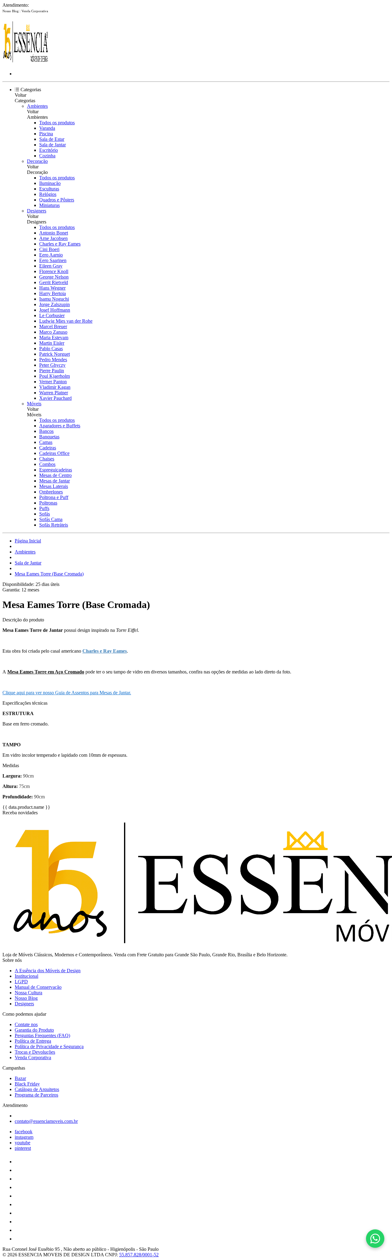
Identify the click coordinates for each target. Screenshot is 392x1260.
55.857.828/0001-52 (139, 1254)
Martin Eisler (51, 343)
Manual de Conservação (38, 987)
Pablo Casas (51, 348)
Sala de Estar (51, 139)
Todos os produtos (57, 122)
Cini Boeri (49, 249)
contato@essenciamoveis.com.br (46, 1121)
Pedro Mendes (53, 359)
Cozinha (47, 155)
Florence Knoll (53, 271)
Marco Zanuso (53, 332)
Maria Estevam (53, 337)
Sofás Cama (50, 519)
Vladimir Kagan (54, 387)
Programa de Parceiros (36, 1094)
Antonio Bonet (53, 232)
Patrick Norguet (54, 354)
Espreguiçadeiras (55, 469)
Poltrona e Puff (53, 497)
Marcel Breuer (53, 326)
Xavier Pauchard (55, 398)
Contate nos (26, 1024)
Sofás (44, 513)
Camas (45, 442)
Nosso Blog (11, 11)
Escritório (48, 150)
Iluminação (50, 183)
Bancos (46, 431)
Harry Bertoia (52, 293)
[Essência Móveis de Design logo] (25, 63)
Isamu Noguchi (54, 299)
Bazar (20, 1078)
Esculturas (49, 188)
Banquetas (49, 436)
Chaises (46, 458)
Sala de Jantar (52, 144)
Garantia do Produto (34, 1030)
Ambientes (37, 106)
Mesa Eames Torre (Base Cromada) (49, 573)
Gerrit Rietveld (53, 282)
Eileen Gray (50, 265)
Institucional (26, 976)
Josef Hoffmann (54, 310)
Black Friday (27, 1083)
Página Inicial (28, 540)
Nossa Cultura (28, 992)
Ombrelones (51, 491)
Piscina (46, 133)
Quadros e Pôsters (56, 199)
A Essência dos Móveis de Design (48, 970)
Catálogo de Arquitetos (37, 1089)
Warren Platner (53, 392)
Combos (47, 464)
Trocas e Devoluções (35, 1052)
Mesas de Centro (55, 475)
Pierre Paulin (51, 370)
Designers (36, 210)
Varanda (47, 128)
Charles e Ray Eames (60, 243)
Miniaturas (49, 205)
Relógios (47, 194)
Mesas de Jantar (54, 480)
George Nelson (54, 276)
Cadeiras (47, 447)
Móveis (34, 403)
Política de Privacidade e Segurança (49, 1046)
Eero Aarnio (51, 254)
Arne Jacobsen (53, 238)
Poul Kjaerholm (54, 376)
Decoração (37, 161)
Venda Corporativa (34, 11)
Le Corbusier (52, 315)
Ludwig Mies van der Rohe (65, 321)
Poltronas (48, 502)
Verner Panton (53, 381)
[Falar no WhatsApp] (375, 1238)
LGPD (21, 981)
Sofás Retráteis (53, 524)
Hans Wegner (52, 288)
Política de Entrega (33, 1041)
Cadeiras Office (54, 453)
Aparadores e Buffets (59, 425)
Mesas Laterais (53, 486)
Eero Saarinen (52, 260)
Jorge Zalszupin (54, 304)
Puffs (44, 508)
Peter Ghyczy (52, 365)
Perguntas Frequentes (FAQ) (42, 1035)
